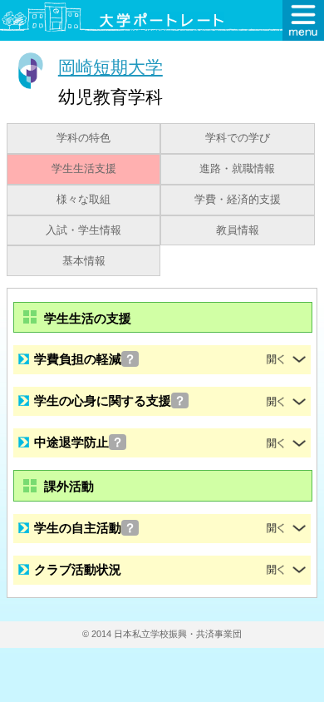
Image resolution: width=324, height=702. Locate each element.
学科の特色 (83, 138)
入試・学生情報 (83, 230)
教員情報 (237, 230)
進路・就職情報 (237, 169)
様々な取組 (83, 199)
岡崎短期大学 (110, 67)
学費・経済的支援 (237, 199)
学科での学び (237, 138)
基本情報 (84, 261)
